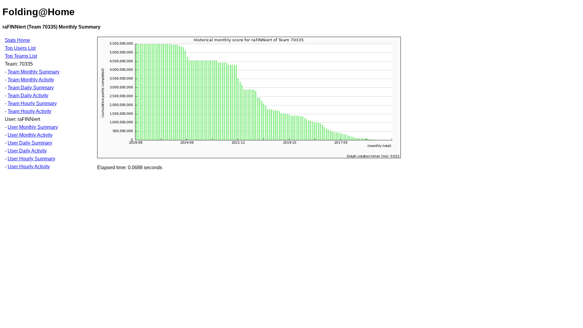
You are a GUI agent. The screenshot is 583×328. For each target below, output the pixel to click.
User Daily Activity (27, 150)
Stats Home (17, 40)
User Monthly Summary (33, 127)
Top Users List (20, 48)
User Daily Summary (30, 142)
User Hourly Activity (29, 166)
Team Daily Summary (31, 87)
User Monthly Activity (30, 135)
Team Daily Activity (28, 95)
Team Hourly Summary (32, 103)
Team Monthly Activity (31, 79)
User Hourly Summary (31, 158)
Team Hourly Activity (29, 111)
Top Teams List (21, 56)
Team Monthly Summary (34, 71)
